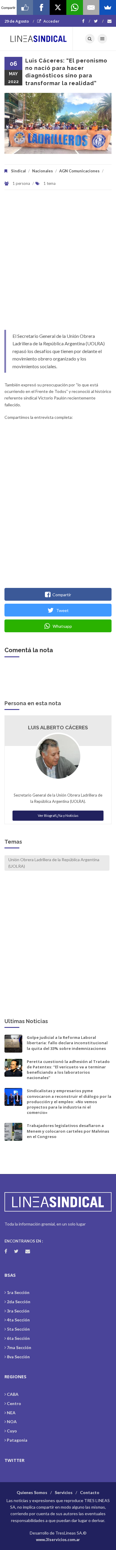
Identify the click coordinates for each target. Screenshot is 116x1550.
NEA (11, 1412)
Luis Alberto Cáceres (58, 727)
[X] (58, 7)
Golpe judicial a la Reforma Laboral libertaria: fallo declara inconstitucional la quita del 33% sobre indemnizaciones (67, 1043)
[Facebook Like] (25, 7)
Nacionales (42, 170)
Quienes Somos (32, 1492)
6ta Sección (18, 1338)
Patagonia (17, 1440)
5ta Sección (18, 1329)
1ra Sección (18, 1292)
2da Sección (18, 1301)
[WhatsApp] (74, 7)
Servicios (64, 1492)
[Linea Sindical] (38, 39)
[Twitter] (99, 21)
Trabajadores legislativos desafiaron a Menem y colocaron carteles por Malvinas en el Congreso (68, 1131)
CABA (12, 1394)
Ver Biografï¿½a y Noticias (58, 815)
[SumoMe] (107, 7)
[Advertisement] (58, 263)
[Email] (91, 7)
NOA (12, 1421)
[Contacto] (109, 21)
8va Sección (18, 1356)
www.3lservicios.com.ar (58, 1539)
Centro (14, 1403)
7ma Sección (19, 1347)
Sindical (18, 170)
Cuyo (12, 1430)
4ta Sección (18, 1319)
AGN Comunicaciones (79, 170)
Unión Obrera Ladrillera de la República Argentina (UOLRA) (53, 863)
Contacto (89, 1492)
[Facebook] (86, 21)
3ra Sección (18, 1310)
